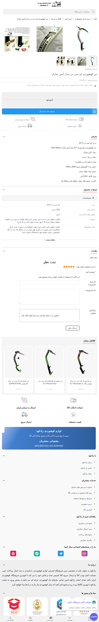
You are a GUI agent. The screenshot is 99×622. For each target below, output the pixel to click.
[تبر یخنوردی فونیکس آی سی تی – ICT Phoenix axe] (50, 362)
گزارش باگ (87, 510)
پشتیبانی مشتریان (49, 441)
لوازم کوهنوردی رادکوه (48, 431)
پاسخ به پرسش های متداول (81, 487)
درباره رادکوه (87, 462)
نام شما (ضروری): (92, 283)
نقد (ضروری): (90, 290)
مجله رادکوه (87, 474)
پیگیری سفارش (86, 540)
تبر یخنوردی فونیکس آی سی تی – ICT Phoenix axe (50, 382)
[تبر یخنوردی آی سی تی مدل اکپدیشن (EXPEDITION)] (18, 362)
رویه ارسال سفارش (84, 529)
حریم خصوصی (86, 504)
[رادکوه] (49, 4)
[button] (49, 136)
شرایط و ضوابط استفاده (82, 498)
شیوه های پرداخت (85, 535)
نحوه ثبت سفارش (85, 523)
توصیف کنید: (90, 272)
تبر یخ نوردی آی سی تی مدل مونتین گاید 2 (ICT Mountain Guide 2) (81, 383)
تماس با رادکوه (86, 468)
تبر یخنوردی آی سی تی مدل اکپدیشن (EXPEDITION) (18, 382)
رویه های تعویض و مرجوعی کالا (80, 493)
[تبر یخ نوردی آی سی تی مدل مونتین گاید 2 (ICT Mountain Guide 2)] (81, 362)
